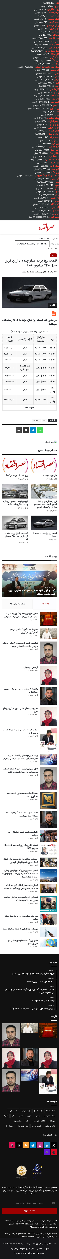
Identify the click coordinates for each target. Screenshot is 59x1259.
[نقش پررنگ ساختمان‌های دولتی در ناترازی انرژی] (48, 943)
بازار (47, 248)
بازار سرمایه (25, 1110)
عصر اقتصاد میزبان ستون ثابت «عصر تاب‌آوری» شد (22, 795)
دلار (13, 1115)
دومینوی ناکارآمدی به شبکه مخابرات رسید (20, 929)
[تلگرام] (33, 430)
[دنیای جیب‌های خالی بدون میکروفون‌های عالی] (48, 716)
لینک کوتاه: (54, 244)
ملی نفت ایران (22, 1126)
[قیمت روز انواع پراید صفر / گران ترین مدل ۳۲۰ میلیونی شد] (15, 523)
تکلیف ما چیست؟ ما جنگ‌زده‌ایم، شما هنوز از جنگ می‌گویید (22, 814)
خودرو (21, 1115)
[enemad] (37, 1179)
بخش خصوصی (49, 1115)
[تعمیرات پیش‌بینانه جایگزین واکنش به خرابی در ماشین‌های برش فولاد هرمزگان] (48, 619)
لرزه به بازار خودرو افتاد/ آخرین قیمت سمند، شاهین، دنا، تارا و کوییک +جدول (45, 504)
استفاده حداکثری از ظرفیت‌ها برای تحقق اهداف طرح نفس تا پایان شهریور (20, 860)
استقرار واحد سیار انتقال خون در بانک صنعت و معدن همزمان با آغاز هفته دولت (20, 887)
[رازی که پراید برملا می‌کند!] (15, 465)
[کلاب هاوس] (47, 1152)
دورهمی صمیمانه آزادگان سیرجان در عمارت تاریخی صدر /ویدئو (29, 592)
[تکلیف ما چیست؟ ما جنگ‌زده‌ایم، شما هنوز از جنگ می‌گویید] (48, 819)
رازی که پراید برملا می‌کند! (17, 475)
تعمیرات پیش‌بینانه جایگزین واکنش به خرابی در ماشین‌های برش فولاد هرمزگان (21, 615)
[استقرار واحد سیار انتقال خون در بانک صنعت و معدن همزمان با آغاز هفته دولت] (48, 889)
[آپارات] (12, 1145)
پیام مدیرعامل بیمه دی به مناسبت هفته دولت (21, 917)
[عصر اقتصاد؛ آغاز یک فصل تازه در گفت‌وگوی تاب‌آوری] (48, 633)
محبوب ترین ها (17, 604)
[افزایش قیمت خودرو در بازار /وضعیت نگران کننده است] (15, 491)
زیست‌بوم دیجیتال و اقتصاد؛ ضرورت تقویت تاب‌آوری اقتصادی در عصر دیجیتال (20, 757)
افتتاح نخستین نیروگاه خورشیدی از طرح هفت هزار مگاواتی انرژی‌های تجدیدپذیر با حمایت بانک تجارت (20, 874)
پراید (44, 420)
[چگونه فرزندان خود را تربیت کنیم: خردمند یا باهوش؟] (48, 740)
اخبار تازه (45, 604)
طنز (27, 1120)
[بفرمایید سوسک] (44, 465)
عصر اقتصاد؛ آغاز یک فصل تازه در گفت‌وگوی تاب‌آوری (24, 631)
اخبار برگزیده (50, 1110)
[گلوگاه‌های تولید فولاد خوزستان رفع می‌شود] (48, 836)
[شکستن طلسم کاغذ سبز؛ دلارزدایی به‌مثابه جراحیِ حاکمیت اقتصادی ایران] (48, 653)
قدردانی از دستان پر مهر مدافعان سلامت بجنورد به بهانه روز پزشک (21, 898)
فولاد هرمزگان (50, 1126)
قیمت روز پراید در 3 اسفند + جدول (45, 535)
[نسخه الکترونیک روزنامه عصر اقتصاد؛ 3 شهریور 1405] (48, 849)
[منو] (3, 228)
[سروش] (19, 1145)
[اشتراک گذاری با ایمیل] (26, 430)
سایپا (6, 1115)
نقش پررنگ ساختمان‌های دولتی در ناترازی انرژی (23, 942)
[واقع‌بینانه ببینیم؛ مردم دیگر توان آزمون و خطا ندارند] (48, 695)
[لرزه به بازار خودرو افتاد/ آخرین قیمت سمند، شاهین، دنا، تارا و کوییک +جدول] (44, 491)
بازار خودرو (38, 1110)
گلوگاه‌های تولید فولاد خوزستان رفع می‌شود (23, 833)
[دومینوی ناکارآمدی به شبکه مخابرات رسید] (48, 932)
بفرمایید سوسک (50, 475)
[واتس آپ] (40, 430)
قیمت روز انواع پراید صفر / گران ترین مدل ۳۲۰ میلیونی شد (16, 536)
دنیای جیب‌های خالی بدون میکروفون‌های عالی (20, 710)
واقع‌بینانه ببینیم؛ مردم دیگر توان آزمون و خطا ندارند (21, 690)
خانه (53, 248)
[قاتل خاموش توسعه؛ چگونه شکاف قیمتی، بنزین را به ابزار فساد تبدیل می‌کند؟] (48, 778)
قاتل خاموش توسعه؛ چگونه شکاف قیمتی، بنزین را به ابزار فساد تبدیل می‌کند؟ (20, 770)
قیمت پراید (36, 420)
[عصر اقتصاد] (47, 227)
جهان (29, 1115)
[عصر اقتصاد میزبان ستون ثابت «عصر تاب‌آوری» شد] (48, 800)
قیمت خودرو (36, 1126)
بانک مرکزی (13, 1110)
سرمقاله (52, 1120)
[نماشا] (54, 1152)
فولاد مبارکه (18, 1120)
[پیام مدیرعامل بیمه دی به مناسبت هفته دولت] (48, 919)
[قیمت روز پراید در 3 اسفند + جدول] (44, 523)
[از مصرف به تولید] (48, 675)
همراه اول (9, 1126)
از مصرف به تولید (30, 667)
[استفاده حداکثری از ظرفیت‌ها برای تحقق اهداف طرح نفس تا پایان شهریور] (48, 862)
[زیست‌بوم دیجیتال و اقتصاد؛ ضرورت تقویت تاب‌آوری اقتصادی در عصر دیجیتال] (48, 759)
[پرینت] (19, 430)
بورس (38, 1115)
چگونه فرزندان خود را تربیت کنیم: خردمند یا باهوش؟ (20, 731)
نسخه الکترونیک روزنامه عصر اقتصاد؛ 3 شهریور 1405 (21, 847)
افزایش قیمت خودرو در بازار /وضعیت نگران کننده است (15, 503)
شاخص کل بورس (39, 1120)
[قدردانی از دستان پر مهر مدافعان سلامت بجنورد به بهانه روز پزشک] (48, 904)
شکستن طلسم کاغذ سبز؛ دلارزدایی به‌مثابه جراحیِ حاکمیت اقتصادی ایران (20, 644)
